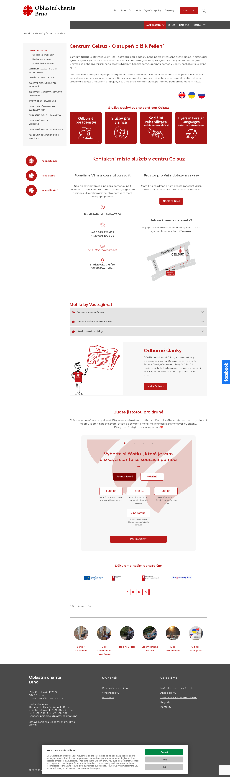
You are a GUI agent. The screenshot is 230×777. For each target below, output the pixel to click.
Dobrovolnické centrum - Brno (178, 697)
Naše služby (39, 33)
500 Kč (165, 491)
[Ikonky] (96, 368)
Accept (164, 752)
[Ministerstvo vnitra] (122, 578)
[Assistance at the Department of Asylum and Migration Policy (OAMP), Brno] (183, 94)
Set (164, 767)
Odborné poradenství (43, 55)
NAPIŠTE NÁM (171, 201)
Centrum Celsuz (38, 50)
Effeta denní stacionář (42, 101)
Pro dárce (120, 10)
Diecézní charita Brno (115, 688)
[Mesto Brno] (138, 592)
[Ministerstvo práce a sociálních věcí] (151, 578)
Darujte (188, 10)
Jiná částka (138, 513)
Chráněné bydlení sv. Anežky (45, 115)
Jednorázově (124, 476)
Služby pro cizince (41, 59)
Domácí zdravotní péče (42, 77)
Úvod (27, 33)
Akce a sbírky (168, 692)
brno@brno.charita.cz (50, 698)
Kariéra (184, 25)
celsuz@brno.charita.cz (102, 250)
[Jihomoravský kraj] (181, 578)
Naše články (156, 386)
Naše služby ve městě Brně (176, 688)
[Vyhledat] (203, 10)
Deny (164, 759)
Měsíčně (152, 476)
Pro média (135, 10)
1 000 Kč (138, 491)
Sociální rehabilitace (43, 63)
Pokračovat (138, 539)
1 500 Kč (111, 491)
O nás (171, 25)
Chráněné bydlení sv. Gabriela (46, 129)
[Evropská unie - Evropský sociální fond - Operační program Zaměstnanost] (94, 578)
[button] (155, 25)
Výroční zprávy (152, 10)
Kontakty (199, 25)
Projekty (169, 10)
